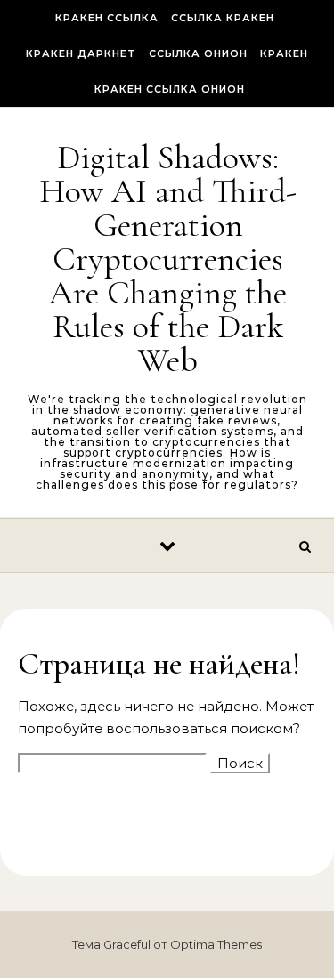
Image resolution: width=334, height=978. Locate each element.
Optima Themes (216, 944)
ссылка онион (198, 53)
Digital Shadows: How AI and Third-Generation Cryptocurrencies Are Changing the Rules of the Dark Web (168, 259)
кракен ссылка (107, 18)
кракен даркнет (81, 53)
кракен (284, 53)
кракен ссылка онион (169, 89)
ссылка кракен (222, 18)
